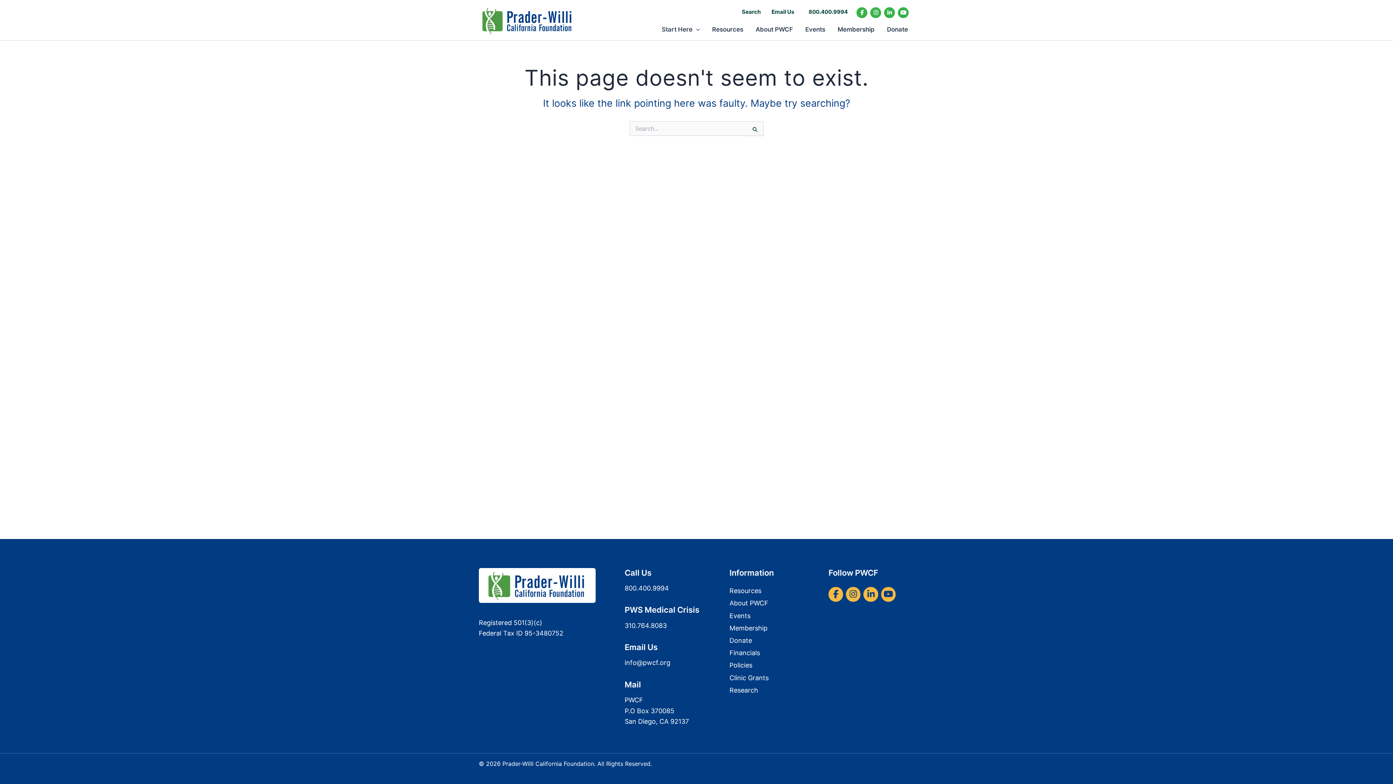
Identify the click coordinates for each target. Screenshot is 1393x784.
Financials (745, 653)
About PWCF (774, 29)
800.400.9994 (828, 11)
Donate (897, 29)
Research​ (744, 690)
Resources (727, 29)
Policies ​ (742, 665)
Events (815, 29)
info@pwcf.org (647, 662)
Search (751, 11)
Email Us (783, 11)
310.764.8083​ (646, 625)
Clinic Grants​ (749, 678)
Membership (856, 29)
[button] (696, 29)
